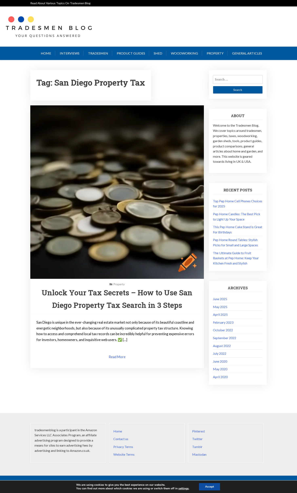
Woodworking (184, 53)
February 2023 (223, 322)
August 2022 (222, 346)
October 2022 (223, 330)
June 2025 (220, 299)
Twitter (197, 439)
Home (46, 53)
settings (183, 488)
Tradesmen (98, 53)
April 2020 (220, 377)
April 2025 (220, 314)
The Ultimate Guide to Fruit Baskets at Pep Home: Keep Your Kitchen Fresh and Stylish (236, 258)
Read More (117, 357)
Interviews (69, 53)
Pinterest (198, 431)
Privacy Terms (123, 447)
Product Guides (131, 53)
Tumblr (197, 447)
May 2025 (220, 307)
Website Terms (124, 454)
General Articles (247, 53)
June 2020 (220, 361)
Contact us (120, 439)
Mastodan (199, 454)
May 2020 (220, 369)
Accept (209, 487)
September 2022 (224, 338)
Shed (158, 53)
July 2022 (219, 353)
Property (215, 53)
